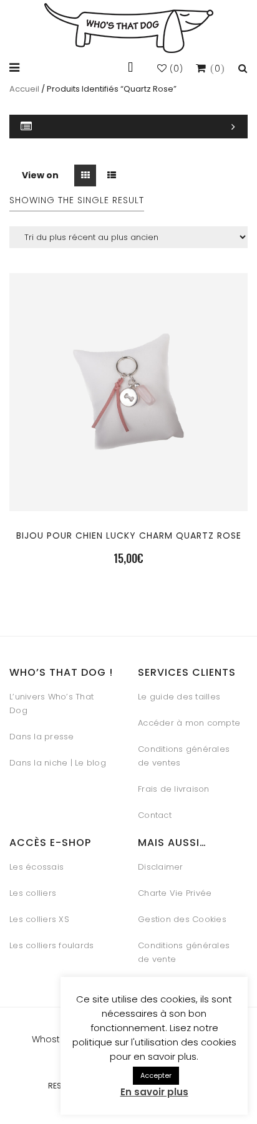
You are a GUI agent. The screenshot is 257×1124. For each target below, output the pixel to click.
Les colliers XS (39, 919)
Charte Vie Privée (174, 893)
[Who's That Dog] (128, 28)
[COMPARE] (128, 496)
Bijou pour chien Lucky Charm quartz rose (128, 535)
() (175, 69)
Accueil (24, 89)
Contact (155, 815)
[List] (111, 175)
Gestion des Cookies (182, 919)
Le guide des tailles (179, 697)
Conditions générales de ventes (184, 756)
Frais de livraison (174, 789)
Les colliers (32, 893)
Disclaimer (160, 867)
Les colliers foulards (51, 945)
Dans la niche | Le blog (57, 763)
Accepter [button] (156, 1075)
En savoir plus (154, 1091)
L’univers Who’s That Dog (51, 703)
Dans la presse (41, 736)
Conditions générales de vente (184, 952)
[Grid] (85, 175)
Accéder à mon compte (189, 723)
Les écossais (36, 867)
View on (40, 175)
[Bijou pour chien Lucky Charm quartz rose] (128, 466)
